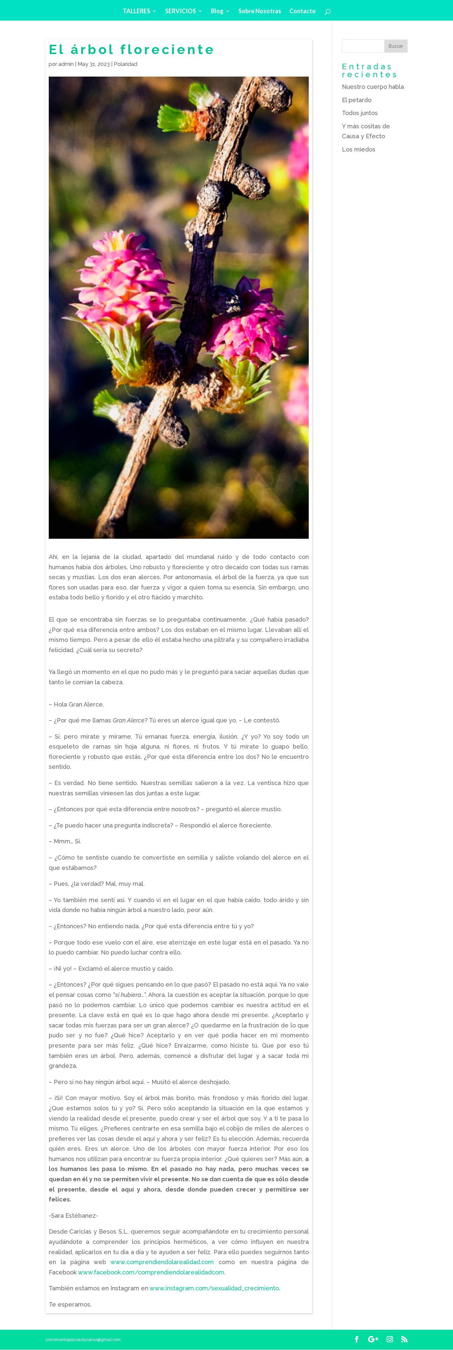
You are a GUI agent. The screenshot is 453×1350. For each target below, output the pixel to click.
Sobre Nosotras (259, 12)
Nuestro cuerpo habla (373, 86)
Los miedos (358, 149)
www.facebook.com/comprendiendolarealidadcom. (152, 1272)
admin (66, 64)
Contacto (303, 12)
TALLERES (136, 12)
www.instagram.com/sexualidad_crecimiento (214, 1288)
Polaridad (125, 64)
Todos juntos (360, 112)
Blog (217, 12)
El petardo (356, 99)
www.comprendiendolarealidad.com (162, 1261)
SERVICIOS (180, 12)
